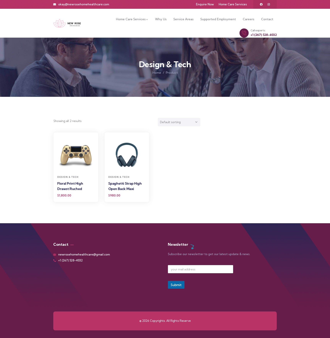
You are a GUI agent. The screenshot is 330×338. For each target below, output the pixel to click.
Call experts (258, 30)
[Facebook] (261, 4)
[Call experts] (244, 33)
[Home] (67, 23)
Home (156, 72)
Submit (176, 285)
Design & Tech (67, 176)
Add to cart (78, 166)
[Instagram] (268, 4)
